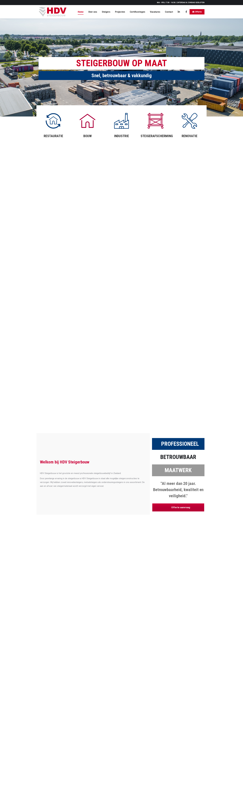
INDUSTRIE (121, 136)
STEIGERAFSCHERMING (157, 136)
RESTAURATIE (53, 136)
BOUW (87, 136)
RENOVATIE (189, 136)
